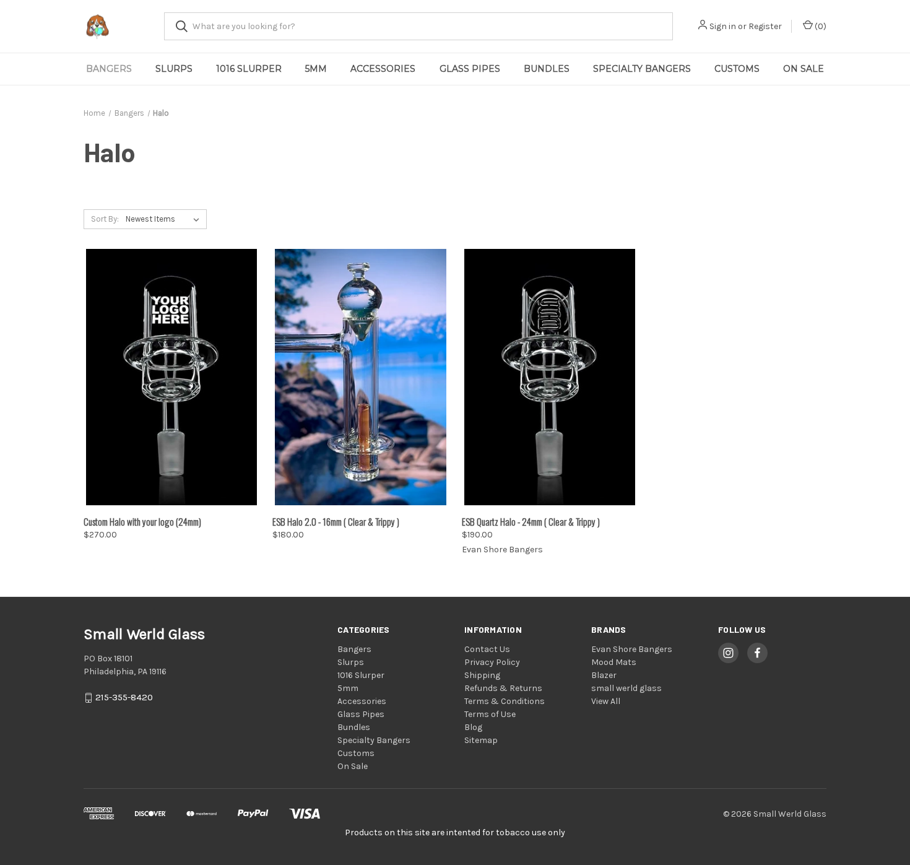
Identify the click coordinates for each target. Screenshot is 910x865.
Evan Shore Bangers (631, 649)
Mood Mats (613, 662)
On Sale (803, 68)
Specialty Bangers (642, 68)
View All (605, 701)
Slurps (174, 68)
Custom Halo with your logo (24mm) (142, 521)
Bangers (109, 68)
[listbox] (165, 219)
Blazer (604, 675)
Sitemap (481, 740)
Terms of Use (490, 714)
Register (765, 26)
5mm (316, 68)
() (819, 26)
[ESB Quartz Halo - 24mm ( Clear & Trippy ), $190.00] (549, 377)
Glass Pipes (470, 68)
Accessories (382, 68)
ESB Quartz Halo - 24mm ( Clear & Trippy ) (531, 521)
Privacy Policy (492, 662)
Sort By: (105, 219)
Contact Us (487, 649)
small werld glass (626, 688)
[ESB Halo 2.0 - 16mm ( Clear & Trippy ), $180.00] (360, 377)
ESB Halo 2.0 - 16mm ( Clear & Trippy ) (335, 521)
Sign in (722, 26)
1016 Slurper (249, 68)
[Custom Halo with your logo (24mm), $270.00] (171, 377)
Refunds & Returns (503, 688)
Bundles (547, 68)
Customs (737, 68)
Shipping (482, 675)
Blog (473, 727)
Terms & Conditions (504, 701)
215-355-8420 (124, 697)
